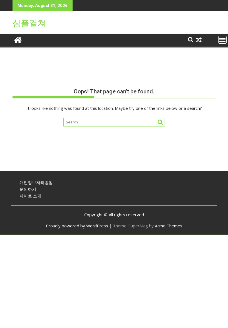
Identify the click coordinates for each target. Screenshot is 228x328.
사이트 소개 (30, 195)
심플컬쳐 (29, 23)
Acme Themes (168, 225)
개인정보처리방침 (36, 182)
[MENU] (222, 40)
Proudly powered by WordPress (77, 225)
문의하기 (27, 189)
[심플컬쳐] (18, 39)
